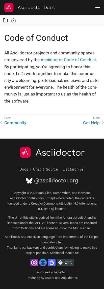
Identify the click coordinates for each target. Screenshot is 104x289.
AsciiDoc (60, 272)
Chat (37, 169)
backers (33, 247)
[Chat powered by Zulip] (43, 262)
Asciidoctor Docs (36, 8)
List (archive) (74, 169)
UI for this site (25, 217)
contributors (54, 247)
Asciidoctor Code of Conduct (68, 59)
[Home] (13, 20)
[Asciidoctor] (8, 7)
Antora (49, 278)
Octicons (27, 228)
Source (52, 169)
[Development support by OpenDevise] (34, 262)
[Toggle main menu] (97, 7)
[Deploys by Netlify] (65, 262)
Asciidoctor (60, 153)
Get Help (91, 122)
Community (15, 122)
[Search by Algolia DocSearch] (52, 262)
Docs (23, 169)
